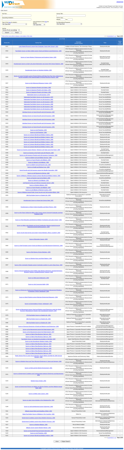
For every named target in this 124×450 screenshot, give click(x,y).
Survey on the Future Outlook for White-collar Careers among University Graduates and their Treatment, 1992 (38, 213)
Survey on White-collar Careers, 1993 (38, 393)
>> (115, 36)
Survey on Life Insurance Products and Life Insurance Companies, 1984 (38, 155)
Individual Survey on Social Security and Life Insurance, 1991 (38, 127)
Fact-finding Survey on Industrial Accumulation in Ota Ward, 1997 (38, 339)
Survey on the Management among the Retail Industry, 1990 (38, 329)
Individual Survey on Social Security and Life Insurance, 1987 (38, 112)
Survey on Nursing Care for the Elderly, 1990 (38, 178)
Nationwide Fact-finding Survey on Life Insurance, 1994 (38, 109)
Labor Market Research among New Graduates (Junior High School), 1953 (38, 46)
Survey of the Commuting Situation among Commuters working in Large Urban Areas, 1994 (38, 265)
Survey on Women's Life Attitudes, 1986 (38, 162)
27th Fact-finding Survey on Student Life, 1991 (38, 315)
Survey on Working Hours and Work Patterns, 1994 (38, 258)
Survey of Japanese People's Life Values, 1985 (38, 87)
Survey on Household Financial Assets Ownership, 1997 (38, 431)
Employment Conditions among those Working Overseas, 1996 (38, 418)
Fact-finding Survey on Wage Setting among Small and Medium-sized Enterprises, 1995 (38, 51)
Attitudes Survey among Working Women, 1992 (38, 427)
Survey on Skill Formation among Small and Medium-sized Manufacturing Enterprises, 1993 (38, 245)
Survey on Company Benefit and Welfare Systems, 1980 (38, 135)
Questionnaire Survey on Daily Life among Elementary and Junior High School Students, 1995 (38, 64)
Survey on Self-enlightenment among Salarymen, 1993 (38, 406)
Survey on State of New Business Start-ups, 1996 (38, 351)
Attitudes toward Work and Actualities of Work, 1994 (38, 411)
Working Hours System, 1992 (38, 381)
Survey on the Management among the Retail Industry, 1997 (38, 332)
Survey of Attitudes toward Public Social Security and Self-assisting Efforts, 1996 (38, 192)
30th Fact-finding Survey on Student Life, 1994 (38, 322)
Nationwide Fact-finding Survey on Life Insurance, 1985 (38, 102)
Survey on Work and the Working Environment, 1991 (38, 368)
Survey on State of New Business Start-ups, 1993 (38, 344)
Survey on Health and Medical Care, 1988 (38, 167)
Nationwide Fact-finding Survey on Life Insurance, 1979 (38, 97)
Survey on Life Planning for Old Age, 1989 (39, 173)
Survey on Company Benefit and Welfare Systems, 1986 (38, 139)
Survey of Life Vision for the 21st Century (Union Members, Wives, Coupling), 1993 (38, 232)
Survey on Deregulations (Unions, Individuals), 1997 (38, 303)
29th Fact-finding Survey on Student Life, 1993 (38, 195)
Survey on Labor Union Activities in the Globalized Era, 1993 (38, 400)
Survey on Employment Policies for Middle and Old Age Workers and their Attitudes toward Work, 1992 (38, 387)
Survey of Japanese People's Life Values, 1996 (38, 92)
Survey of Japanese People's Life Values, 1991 (38, 90)
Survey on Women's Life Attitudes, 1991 (38, 180)
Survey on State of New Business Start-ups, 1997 (38, 353)
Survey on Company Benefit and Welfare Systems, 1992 (38, 144)
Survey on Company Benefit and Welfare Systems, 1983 (38, 137)
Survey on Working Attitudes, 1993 (38, 185)
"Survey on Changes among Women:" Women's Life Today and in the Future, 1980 (38, 150)
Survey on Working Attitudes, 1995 (38, 424)
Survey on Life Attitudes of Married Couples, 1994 (38, 190)
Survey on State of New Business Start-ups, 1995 (38, 348)
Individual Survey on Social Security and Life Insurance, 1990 (38, 123)
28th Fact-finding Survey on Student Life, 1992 (38, 319)
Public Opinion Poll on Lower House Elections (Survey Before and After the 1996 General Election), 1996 (38, 356)
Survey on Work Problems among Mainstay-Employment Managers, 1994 (38, 297)
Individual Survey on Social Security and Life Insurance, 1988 (38, 116)
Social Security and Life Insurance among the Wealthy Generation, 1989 (38, 170)
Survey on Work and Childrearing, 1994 (38, 278)
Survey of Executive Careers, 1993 (38, 239)
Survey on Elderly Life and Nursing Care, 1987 (38, 164)
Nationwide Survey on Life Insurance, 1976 (38, 94)
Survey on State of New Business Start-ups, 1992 (38, 336)
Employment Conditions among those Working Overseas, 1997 (38, 421)
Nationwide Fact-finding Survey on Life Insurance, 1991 (38, 106)
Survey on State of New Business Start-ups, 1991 (38, 334)
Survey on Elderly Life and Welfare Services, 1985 (38, 157)
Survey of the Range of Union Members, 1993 (38, 252)
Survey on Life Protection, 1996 (38, 132)
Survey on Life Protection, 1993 (38, 130)
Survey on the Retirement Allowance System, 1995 (38, 83)
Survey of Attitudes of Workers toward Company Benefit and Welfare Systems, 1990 (38, 175)
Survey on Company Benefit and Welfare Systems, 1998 (38, 435)
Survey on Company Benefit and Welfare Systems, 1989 (38, 142)
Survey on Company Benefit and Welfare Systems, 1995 (38, 146)
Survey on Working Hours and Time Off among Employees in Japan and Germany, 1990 (38, 361)
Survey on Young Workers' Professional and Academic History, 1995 (38, 57)
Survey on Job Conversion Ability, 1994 (38, 284)
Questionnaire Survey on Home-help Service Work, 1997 (38, 200)
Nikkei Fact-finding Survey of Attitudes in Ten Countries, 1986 (38, 414)
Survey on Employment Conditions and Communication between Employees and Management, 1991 (38, 374)
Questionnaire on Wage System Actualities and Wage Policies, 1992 (38, 207)
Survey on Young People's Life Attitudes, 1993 (38, 187)
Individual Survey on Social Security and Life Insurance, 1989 (38, 119)
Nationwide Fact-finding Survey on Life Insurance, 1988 (38, 104)
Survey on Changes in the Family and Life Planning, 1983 (38, 153)
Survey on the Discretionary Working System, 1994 (38, 341)
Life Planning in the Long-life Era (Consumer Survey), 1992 (38, 183)
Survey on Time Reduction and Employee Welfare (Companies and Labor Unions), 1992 (38, 220)
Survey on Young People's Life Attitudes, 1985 (38, 160)
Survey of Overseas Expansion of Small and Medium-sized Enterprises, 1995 (38, 326)
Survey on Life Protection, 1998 (38, 433)
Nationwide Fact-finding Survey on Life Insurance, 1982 (38, 99)
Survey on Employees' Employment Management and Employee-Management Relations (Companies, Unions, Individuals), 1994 (38, 290)
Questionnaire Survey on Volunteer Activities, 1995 (38, 70)
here (10, 22)
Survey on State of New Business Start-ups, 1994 (38, 346)
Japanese (119, 2)
